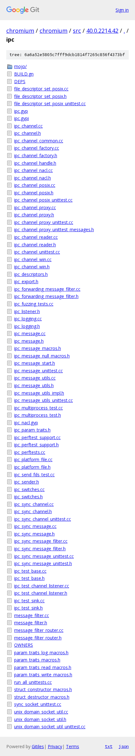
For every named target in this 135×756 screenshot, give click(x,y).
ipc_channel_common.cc (38, 141)
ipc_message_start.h (34, 363)
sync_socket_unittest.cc (37, 704)
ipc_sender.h (26, 482)
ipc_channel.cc (28, 126)
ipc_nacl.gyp (26, 423)
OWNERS (23, 645)
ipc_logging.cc (28, 319)
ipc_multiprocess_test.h (37, 415)
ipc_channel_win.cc (32, 259)
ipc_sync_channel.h (33, 511)
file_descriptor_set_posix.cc (41, 89)
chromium (20, 30)
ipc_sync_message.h (34, 534)
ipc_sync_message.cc (35, 526)
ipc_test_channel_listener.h (40, 593)
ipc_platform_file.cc (33, 459)
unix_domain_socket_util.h (40, 719)
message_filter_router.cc (38, 630)
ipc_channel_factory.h (35, 155)
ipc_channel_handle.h (35, 163)
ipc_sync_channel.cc (34, 504)
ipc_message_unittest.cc (38, 371)
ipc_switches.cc (29, 489)
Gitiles (38, 746)
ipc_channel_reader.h (35, 245)
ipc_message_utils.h (34, 385)
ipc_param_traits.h (32, 430)
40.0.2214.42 (102, 30)
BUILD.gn (24, 74)
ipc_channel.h (27, 133)
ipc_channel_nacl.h (32, 178)
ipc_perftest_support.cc (37, 437)
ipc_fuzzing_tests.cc (33, 304)
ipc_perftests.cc (29, 452)
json (124, 746)
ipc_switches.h (28, 497)
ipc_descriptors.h (31, 274)
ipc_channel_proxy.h (34, 215)
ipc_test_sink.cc (29, 601)
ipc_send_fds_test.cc (34, 475)
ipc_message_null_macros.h (42, 356)
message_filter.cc (31, 615)
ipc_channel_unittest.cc (37, 252)
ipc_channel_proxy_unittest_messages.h (54, 229)
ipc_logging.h (27, 326)
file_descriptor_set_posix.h (40, 96)
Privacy (55, 746)
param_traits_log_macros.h (41, 653)
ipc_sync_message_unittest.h (43, 563)
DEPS (19, 81)
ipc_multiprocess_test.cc (38, 408)
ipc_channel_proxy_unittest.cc (43, 222)
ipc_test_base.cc (30, 571)
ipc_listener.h (27, 311)
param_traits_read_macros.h (42, 667)
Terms (72, 746)
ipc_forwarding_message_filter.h (46, 296)
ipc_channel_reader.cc (36, 237)
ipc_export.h (26, 281)
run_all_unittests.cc (33, 682)
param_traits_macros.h (37, 660)
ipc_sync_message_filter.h (40, 549)
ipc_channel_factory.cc (36, 148)
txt (108, 746)
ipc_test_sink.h (28, 608)
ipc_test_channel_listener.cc (41, 586)
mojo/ (20, 66)
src (77, 30)
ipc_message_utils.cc (35, 378)
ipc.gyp (21, 111)
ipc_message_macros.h (37, 348)
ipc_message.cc (30, 333)
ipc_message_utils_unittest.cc (43, 400)
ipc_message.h (29, 341)
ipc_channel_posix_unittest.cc (43, 200)
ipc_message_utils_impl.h (39, 393)
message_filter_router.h (38, 638)
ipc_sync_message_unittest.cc (44, 556)
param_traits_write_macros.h (43, 675)
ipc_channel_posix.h (33, 193)
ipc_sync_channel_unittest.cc (42, 519)
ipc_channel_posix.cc (34, 185)
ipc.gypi (21, 118)
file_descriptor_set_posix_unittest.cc (50, 103)
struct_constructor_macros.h (43, 689)
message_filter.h (30, 623)
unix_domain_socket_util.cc (41, 712)
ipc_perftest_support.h (36, 445)
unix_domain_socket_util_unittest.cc (49, 727)
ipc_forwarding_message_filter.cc (47, 289)
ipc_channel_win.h (32, 267)
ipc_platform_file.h (32, 467)
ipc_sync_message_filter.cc (41, 541)
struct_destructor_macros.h (41, 697)
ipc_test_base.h (29, 578)
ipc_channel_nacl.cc (33, 170)
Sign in (122, 10)
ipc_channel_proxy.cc (35, 207)
